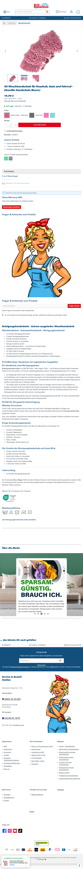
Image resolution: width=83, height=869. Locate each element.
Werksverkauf (35, 749)
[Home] (4, 23)
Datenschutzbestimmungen (20, 667)
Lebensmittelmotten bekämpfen (69, 779)
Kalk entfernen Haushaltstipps (69, 749)
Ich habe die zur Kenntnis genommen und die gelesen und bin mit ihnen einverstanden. (41, 667)
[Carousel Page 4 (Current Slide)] (45, 614)
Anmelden (7, 795)
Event (32, 812)
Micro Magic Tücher (37, 761)
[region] (41, 55)
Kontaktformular (18, 725)
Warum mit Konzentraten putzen (42, 746)
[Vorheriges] (5, 51)
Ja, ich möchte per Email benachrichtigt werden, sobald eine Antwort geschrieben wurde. (36, 315)
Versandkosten (36, 857)
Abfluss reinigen (64, 773)
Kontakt (6, 800)
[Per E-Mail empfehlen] (10, 158)
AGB (52, 667)
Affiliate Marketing (37, 795)
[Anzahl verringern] (6, 125)
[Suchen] (47, 12)
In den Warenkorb (39, 125)
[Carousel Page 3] (41, 614)
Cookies (6, 755)
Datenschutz (8, 749)
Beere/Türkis (15, 115)
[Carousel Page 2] (38, 614)
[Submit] (60, 660)
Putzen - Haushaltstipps (67, 746)
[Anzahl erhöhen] (16, 125)
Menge (7, 121)
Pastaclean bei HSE (37, 752)
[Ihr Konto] (71, 12)
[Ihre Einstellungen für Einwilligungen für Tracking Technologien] (79, 865)
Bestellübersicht (9, 798)
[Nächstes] (77, 51)
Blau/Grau (24, 115)
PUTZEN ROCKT (36, 758)
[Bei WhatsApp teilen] (6, 158)
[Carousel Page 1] (35, 614)
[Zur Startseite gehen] (41, 6)
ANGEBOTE (7, 18)
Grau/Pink (39, 115)
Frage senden (74, 306)
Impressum (7, 752)
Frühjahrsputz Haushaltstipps (68, 776)
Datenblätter (8, 766)
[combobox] (30, 12)
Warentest (34, 764)
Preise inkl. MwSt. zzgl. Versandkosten (15, 101)
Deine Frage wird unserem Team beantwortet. (18, 311)
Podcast (60, 790)
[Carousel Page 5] (48, 614)
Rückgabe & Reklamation (12, 763)
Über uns (7, 769)
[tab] (41, 171)
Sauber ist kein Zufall (38, 755)
